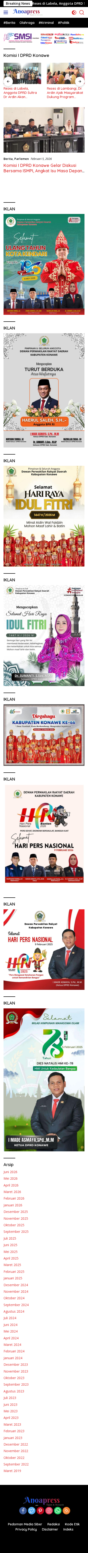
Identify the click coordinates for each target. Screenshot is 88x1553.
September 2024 (16, 1305)
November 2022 (16, 1451)
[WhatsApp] (57, 1511)
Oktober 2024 (14, 1298)
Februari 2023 (14, 1431)
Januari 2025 (13, 1278)
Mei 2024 (11, 1331)
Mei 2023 (11, 1411)
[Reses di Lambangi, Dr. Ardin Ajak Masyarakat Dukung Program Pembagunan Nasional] (51, 73)
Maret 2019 (12, 1471)
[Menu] (7, 12)
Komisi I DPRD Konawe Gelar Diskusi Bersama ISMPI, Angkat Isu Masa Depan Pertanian (43, 171)
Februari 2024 (14, 1351)
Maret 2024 (12, 1344)
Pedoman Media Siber (25, 1524)
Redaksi (53, 1524)
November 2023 (16, 1371)
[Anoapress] (27, 12)
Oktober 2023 (14, 1378)
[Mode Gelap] (74, 12)
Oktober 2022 (14, 1457)
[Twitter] (31, 1511)
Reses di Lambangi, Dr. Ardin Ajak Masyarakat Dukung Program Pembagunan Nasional (50, 92)
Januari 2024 (13, 1358)
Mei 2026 (11, 1178)
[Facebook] (23, 1511)
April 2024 (11, 1338)
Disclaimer (50, 1529)
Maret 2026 (12, 1192)
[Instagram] (49, 1511)
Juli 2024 (10, 1318)
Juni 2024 (10, 1324)
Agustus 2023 (14, 1391)
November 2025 (16, 1218)
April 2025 (11, 1258)
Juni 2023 (10, 1404)
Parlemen (21, 159)
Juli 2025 (10, 1238)
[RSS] (66, 1511)
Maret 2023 (12, 1424)
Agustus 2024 (14, 1311)
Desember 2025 (16, 1211)
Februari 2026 (14, 1198)
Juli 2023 (10, 1397)
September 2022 (16, 1464)
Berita (8, 159)
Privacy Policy (26, 1529)
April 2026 (11, 1185)
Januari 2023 (13, 1438)
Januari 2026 (13, 1205)
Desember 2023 (16, 1364)
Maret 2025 (12, 1265)
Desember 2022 (16, 1444)
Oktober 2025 (14, 1225)
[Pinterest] (40, 1511)
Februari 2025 (14, 1271)
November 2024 (16, 1291)
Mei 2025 (11, 1251)
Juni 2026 (10, 1172)
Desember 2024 (16, 1285)
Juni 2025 (10, 1245)
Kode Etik (72, 1524)
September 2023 (16, 1384)
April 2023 (11, 1417)
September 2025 (16, 1231)
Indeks (68, 1529)
